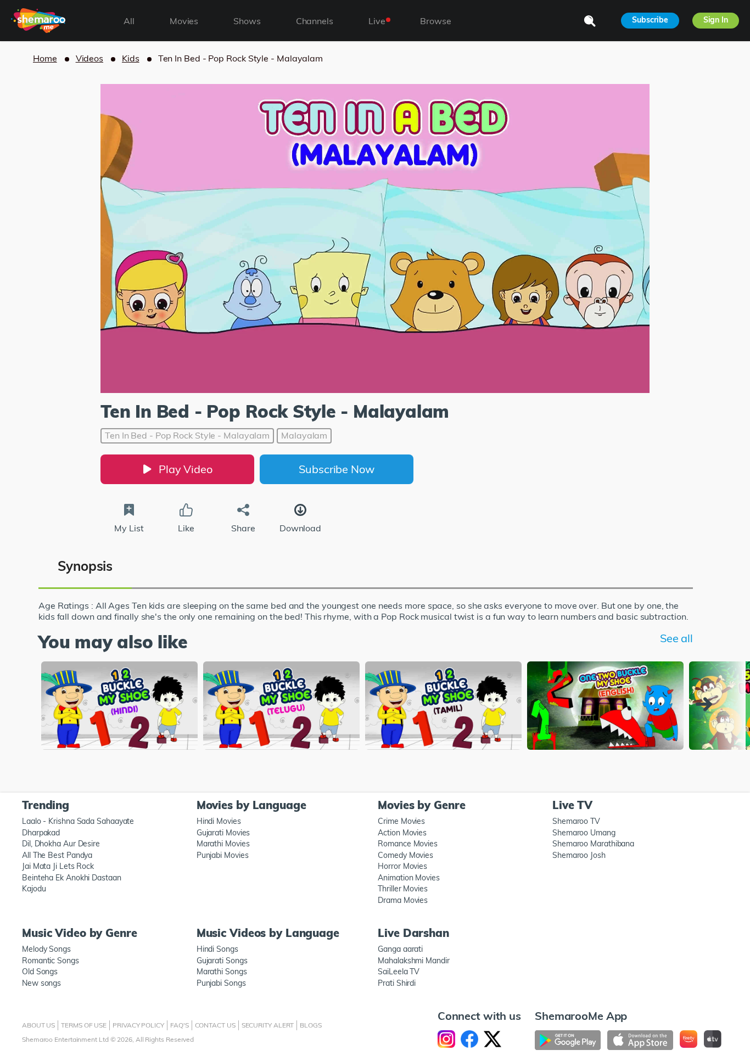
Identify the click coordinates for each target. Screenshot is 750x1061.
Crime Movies (401, 821)
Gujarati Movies (223, 833)
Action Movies (402, 833)
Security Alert (268, 1025)
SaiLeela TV (398, 971)
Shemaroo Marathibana (593, 844)
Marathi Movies (223, 844)
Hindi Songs (217, 949)
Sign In (715, 20)
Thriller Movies (403, 889)
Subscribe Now (336, 469)
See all (676, 638)
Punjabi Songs (221, 983)
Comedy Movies (405, 855)
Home (45, 58)
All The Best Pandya (57, 855)
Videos (89, 58)
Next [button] (707, 704)
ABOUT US (38, 1025)
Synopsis (85, 566)
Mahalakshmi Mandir (413, 960)
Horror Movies (402, 866)
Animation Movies (409, 878)
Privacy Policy (138, 1025)
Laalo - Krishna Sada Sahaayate (78, 821)
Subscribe (650, 20)
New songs (41, 983)
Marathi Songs (222, 971)
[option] (119, 706)
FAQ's (179, 1025)
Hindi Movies (219, 821)
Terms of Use (84, 1025)
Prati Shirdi (397, 983)
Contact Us (215, 1025)
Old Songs (40, 971)
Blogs (311, 1025)
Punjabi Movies (223, 855)
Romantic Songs (50, 960)
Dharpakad (41, 833)
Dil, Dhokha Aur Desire (61, 844)
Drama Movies (403, 900)
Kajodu (34, 889)
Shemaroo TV (576, 821)
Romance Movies (408, 844)
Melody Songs (46, 949)
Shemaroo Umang (583, 833)
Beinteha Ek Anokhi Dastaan (71, 878)
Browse (435, 20)
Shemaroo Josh (579, 855)
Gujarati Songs (222, 960)
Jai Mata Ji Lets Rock (58, 866)
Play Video (185, 469)
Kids (130, 58)
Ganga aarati (400, 949)
